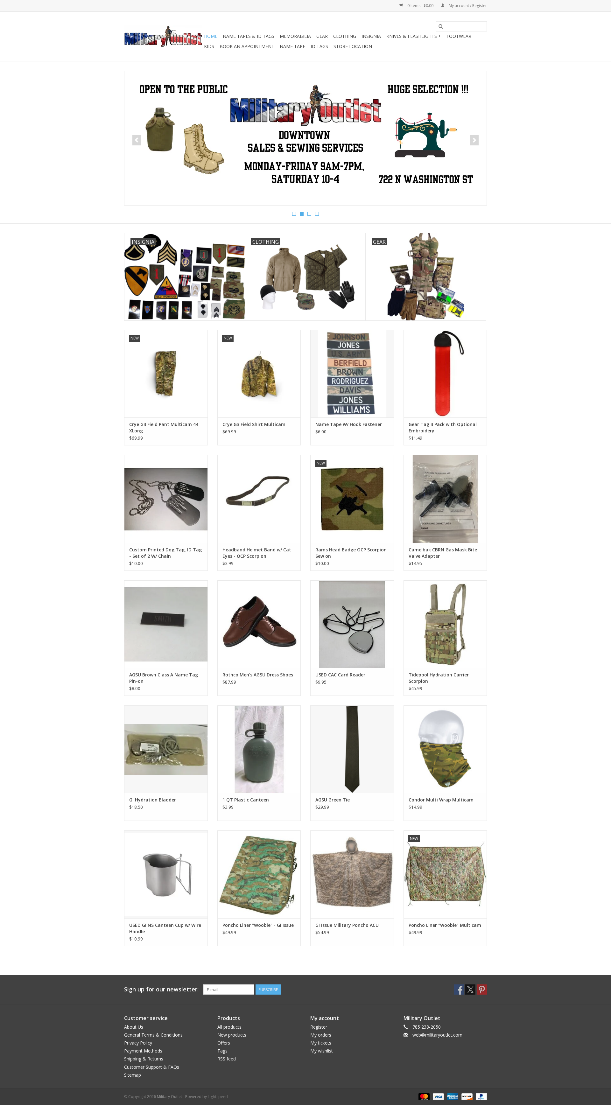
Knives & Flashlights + (413, 36)
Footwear (458, 36)
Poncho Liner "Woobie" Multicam (445, 925)
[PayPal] (480, 1096)
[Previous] (136, 140)
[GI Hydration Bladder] (166, 749)
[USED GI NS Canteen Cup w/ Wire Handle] (166, 874)
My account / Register (467, 5)
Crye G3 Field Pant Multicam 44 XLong (163, 427)
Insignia (371, 36)
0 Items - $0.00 (420, 5)
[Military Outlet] (163, 36)
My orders (320, 1035)
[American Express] (452, 1096)
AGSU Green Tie (332, 800)
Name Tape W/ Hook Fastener (348, 424)
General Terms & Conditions (153, 1035)
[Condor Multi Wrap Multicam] (445, 749)
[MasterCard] (423, 1096)
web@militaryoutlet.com (437, 1035)
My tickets (320, 1043)
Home (210, 36)
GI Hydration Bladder (152, 800)
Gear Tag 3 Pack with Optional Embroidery (443, 427)
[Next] (474, 140)
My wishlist (321, 1051)
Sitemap (132, 1075)
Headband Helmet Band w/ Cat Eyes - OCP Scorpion (256, 553)
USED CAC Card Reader (340, 675)
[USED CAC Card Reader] (352, 624)
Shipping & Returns (143, 1059)
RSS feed (226, 1059)
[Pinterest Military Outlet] (482, 989)
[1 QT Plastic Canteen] (259, 749)
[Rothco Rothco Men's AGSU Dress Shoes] (259, 624)
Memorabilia (295, 36)
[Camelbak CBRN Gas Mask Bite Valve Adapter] (445, 498)
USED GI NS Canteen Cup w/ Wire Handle (165, 928)
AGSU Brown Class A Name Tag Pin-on (163, 678)
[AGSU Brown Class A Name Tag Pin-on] (166, 624)
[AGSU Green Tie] (352, 749)
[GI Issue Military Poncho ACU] (352, 874)
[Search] (441, 26)
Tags (222, 1051)
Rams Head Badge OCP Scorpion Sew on (351, 553)
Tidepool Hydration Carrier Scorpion (439, 678)
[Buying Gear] (305, 135)
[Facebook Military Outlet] (459, 989)
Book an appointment (247, 46)
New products (231, 1035)
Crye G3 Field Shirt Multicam (253, 424)
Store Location (353, 46)
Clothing (344, 36)
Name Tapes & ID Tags (248, 36)
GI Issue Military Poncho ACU (347, 925)
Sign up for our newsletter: (161, 989)
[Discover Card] (466, 1096)
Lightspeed (218, 1096)
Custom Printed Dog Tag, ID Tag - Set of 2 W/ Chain (165, 553)
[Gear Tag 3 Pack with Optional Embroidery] (445, 373)
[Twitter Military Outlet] (470, 989)
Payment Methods (143, 1051)
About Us (133, 1027)
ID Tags (319, 46)
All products (229, 1027)
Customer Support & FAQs (151, 1067)
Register (318, 1027)
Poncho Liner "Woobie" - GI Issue (258, 925)
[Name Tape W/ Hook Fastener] (352, 373)
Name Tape (292, 46)
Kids (209, 46)
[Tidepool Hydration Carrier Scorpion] (445, 624)
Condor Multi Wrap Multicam (441, 800)
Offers (223, 1043)
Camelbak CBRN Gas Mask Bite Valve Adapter (443, 553)
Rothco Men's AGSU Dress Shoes (257, 675)
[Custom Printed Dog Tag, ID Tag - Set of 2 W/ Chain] (166, 498)
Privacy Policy (138, 1043)
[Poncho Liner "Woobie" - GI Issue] (259, 874)
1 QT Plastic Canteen (245, 800)
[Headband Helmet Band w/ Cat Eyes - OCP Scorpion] (259, 498)
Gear (322, 36)
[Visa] (438, 1096)
